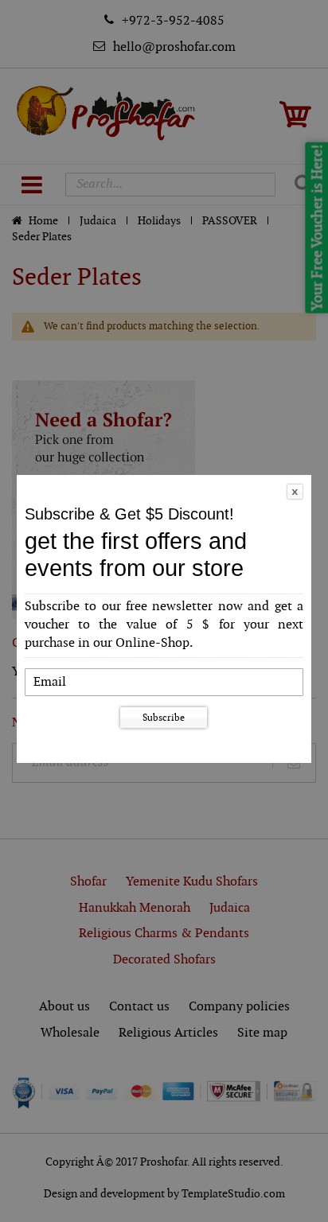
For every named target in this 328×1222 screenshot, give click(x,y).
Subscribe (164, 717)
